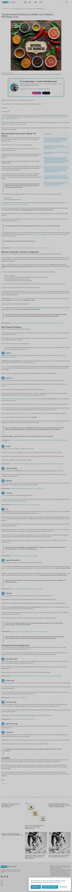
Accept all (35, 887)
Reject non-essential (50, 887)
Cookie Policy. (57, 882)
